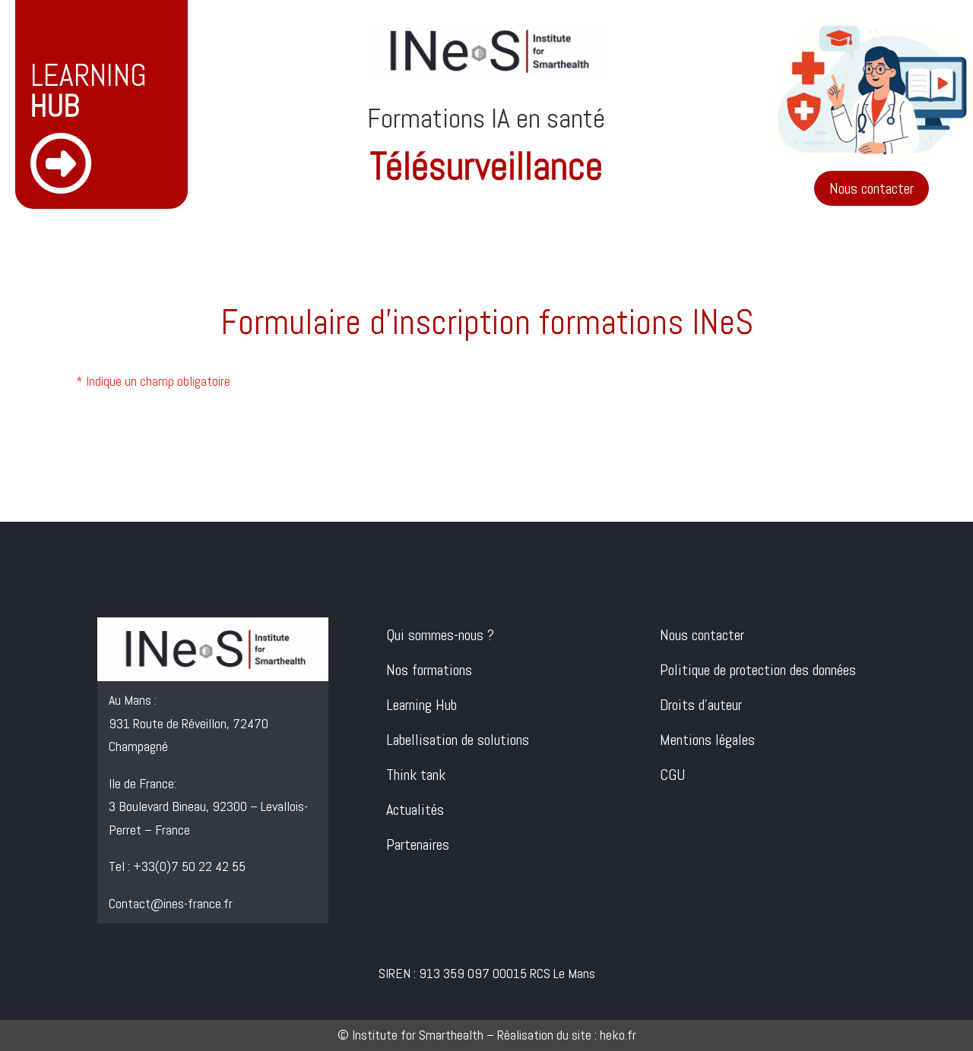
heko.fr (618, 1034)
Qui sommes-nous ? (440, 635)
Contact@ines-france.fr (171, 903)
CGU (672, 774)
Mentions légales (707, 740)
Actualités (415, 809)
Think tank (415, 774)
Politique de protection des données (758, 670)
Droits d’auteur (701, 705)
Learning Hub (421, 705)
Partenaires (417, 844)
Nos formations (429, 670)
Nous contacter (871, 188)
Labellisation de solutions (457, 740)
